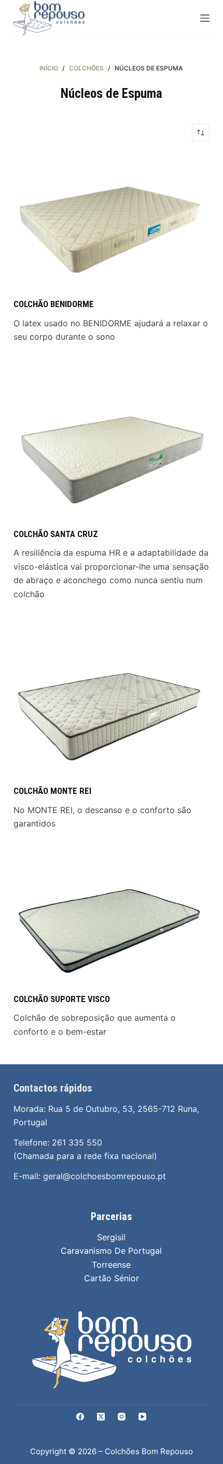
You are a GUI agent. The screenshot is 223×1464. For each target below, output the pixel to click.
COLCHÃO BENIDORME (53, 304)
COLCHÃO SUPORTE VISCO (61, 999)
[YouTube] (142, 1416)
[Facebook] (80, 1416)
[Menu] (205, 18)
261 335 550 (77, 1142)
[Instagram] (122, 1416)
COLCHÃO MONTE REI (52, 791)
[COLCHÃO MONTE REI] (111, 706)
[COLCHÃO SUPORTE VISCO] (111, 925)
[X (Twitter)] (101, 1416)
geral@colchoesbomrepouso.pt (104, 1176)
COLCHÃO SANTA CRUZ (55, 534)
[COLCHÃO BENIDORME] (111, 219)
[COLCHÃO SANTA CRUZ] (111, 449)
